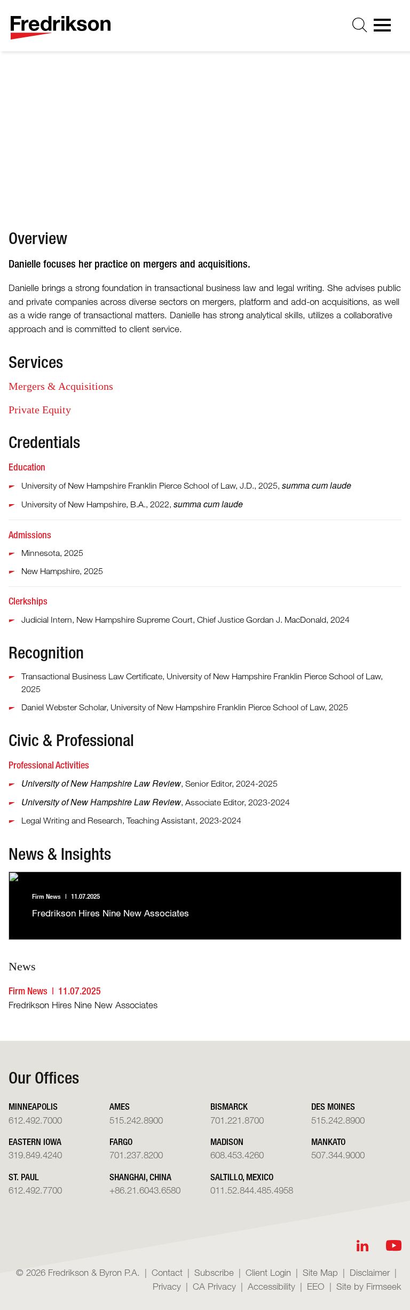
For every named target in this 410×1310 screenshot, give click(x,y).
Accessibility (271, 1286)
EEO (316, 1286)
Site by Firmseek (368, 1286)
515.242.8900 (136, 1120)
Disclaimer (370, 1272)
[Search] (359, 25)
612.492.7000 (35, 1120)
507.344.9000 (338, 1154)
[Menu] (385, 28)
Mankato (328, 1141)
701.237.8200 (136, 1154)
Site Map (320, 1272)
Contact (167, 1272)
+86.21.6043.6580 (144, 1190)
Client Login (268, 1272)
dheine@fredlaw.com (293, 156)
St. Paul (24, 1176)
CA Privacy (214, 1286)
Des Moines (333, 1106)
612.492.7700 (35, 1190)
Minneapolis (275, 139)
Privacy (167, 1286)
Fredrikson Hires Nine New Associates (83, 1004)
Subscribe (214, 1272)
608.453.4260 (237, 1154)
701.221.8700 (237, 1120)
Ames (119, 1106)
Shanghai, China (140, 1176)
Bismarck (229, 1106)
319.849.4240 (35, 1154)
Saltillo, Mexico (241, 1176)
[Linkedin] (362, 1245)
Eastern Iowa (35, 1141)
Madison (226, 1141)
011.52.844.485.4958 (251, 1190)
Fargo (120, 1141)
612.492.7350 (280, 173)
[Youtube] (393, 1245)
